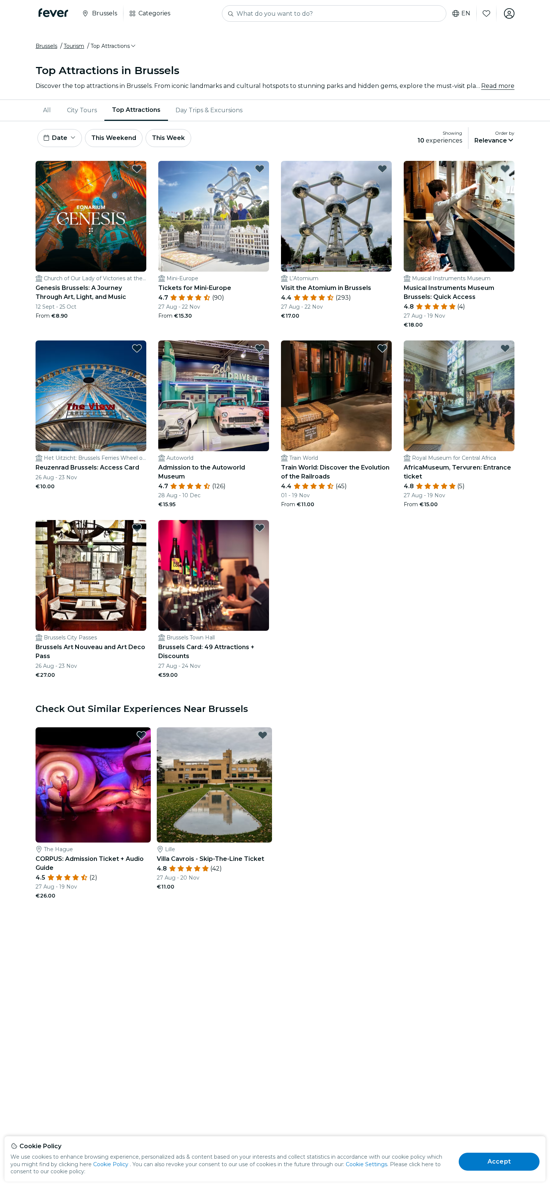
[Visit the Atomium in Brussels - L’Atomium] (336, 216)
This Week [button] (168, 137)
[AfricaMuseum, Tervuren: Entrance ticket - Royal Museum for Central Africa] (459, 395)
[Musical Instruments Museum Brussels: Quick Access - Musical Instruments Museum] (459, 216)
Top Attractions (136, 109)
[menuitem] (47, 110)
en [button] (465, 13)
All (47, 110)
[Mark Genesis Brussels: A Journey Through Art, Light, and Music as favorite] (137, 169)
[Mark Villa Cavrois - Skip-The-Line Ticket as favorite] (263, 735)
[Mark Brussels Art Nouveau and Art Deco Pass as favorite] (137, 528)
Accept (499, 1161)
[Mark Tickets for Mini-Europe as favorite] (260, 169)
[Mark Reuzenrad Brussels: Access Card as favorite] (137, 348)
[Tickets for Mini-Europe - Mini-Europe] (213, 216)
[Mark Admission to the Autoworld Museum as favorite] (260, 348)
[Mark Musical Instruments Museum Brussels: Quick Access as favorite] (505, 169)
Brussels (46, 46)
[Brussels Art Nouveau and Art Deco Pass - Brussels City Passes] (91, 575)
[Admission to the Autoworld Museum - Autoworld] (213, 395)
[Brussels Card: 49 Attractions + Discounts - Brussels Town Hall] (213, 575)
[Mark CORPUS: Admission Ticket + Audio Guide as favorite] (141, 735)
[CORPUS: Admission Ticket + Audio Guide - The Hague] (93, 785)
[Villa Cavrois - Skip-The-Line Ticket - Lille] (214, 785)
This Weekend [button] (113, 137)
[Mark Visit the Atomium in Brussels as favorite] (382, 169)
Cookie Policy (110, 1164)
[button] (114, 46)
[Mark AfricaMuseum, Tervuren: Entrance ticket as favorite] (505, 348)
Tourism (74, 46)
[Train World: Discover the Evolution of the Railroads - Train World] (336, 395)
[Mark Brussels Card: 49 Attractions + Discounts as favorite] (260, 528)
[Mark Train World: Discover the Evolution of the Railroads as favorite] (382, 348)
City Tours (82, 110)
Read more (497, 85)
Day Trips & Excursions (208, 110)
